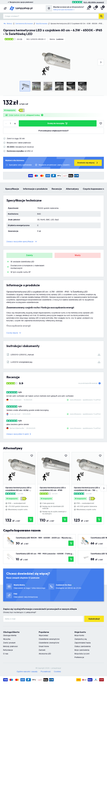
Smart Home (44, 646)
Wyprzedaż (43, 635)
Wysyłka (6, 639)
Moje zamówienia (82, 650)
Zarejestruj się (81, 639)
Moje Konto (79, 635)
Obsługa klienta (9, 635)
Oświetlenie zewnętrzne (49, 643)
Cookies (57, 671)
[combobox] (51, 16)
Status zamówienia (83, 646)
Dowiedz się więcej (85, 163)
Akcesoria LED (45, 653)
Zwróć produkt (9, 643)
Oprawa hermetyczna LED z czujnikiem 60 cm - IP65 (53, 488)
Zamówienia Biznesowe (24, 24)
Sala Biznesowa (41, 24)
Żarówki (42, 650)
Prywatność (46, 671)
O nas (5, 653)
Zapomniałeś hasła (83, 643)
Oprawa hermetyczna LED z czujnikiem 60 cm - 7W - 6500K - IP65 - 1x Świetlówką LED (87, 489)
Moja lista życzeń (82, 653)
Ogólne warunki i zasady (27, 671)
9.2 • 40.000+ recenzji (94, 2)
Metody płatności (10, 646)
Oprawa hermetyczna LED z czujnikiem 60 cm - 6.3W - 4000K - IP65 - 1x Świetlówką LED (18, 489)
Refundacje (8, 650)
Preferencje (79, 657)
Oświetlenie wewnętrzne (49, 639)
